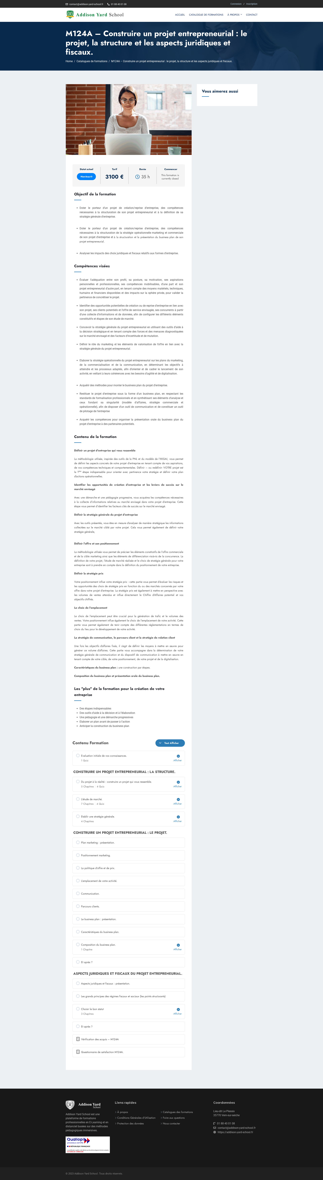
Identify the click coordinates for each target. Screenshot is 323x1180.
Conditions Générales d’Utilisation (136, 1118)
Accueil (180, 15)
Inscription (251, 4)
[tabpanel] (129, 613)
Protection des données (130, 1123)
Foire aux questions (174, 1118)
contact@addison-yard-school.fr (86, 4)
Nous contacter (171, 1123)
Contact (251, 15)
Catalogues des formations (178, 1112)
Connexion (236, 4)
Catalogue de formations (206, 15)
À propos (233, 15)
